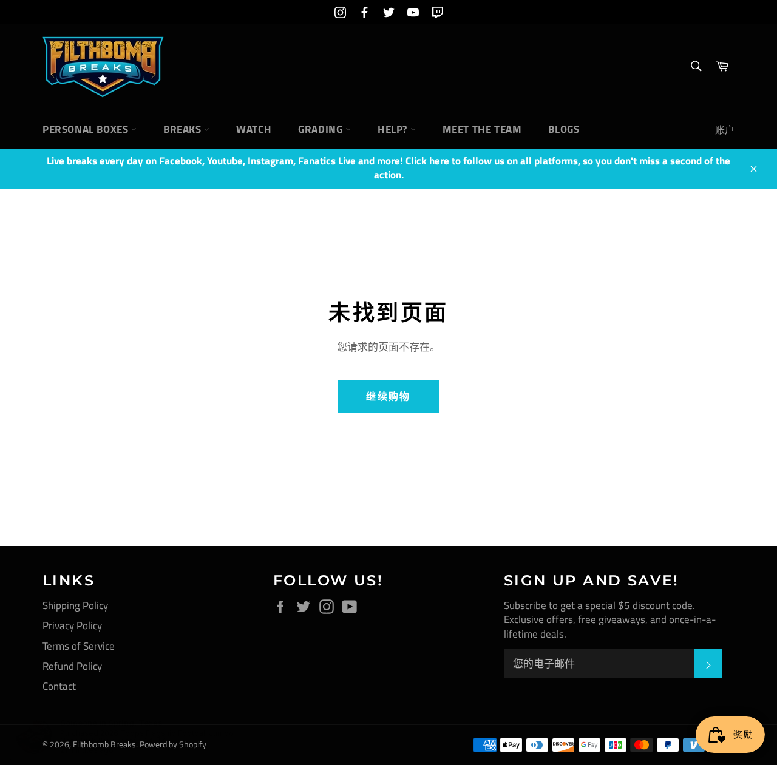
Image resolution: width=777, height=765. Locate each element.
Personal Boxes (86, 129)
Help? (394, 129)
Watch (253, 129)
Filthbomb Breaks (104, 744)
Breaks (183, 129)
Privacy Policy (72, 625)
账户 (725, 130)
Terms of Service (78, 646)
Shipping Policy (75, 605)
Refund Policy (72, 666)
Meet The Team (482, 129)
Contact (59, 686)
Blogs (563, 129)
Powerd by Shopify (173, 744)
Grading (321, 129)
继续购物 (388, 396)
